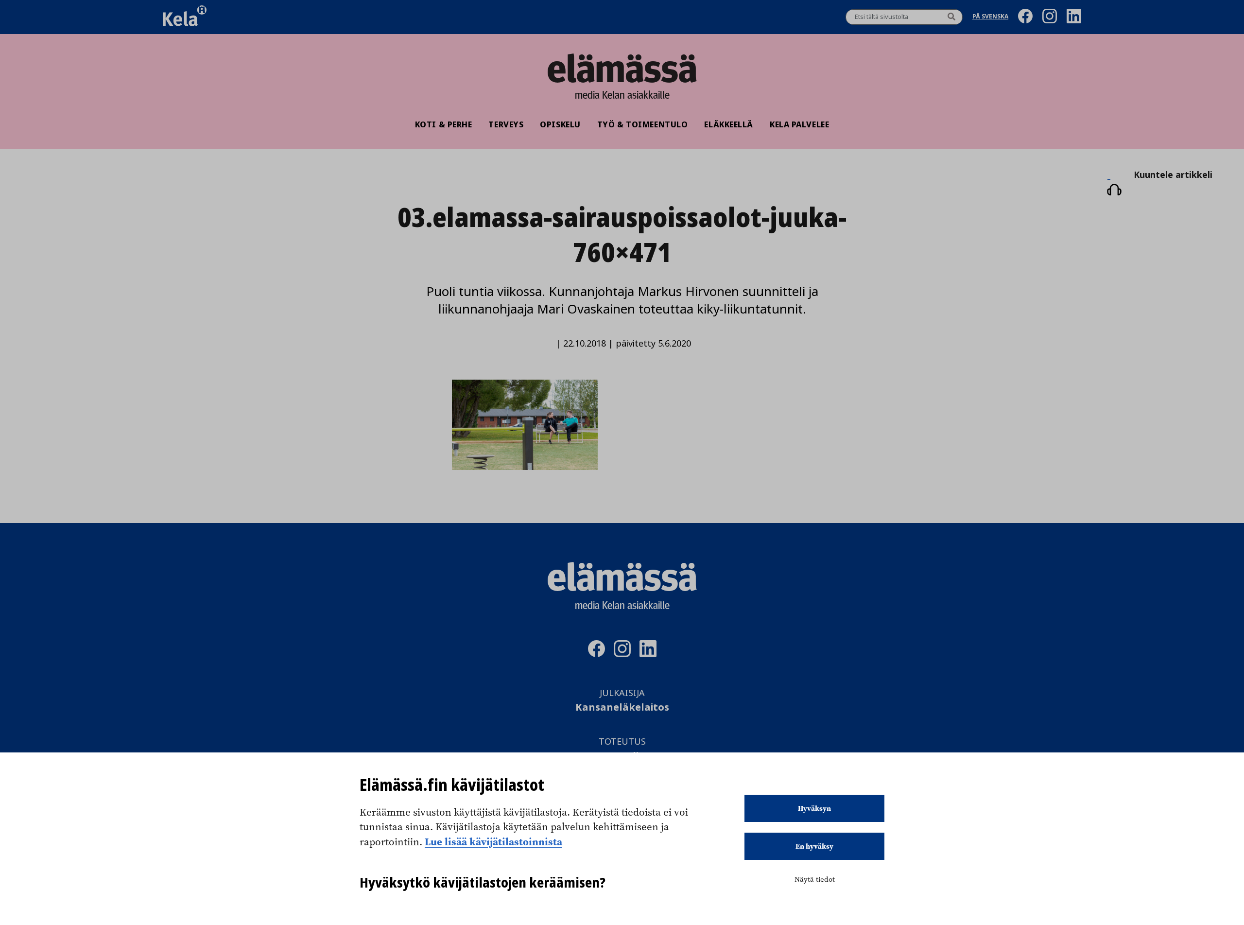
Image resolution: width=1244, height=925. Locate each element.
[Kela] (185, 17)
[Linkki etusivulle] (622, 68)
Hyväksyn (814, 808)
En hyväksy (814, 846)
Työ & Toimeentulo (642, 124)
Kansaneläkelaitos (622, 707)
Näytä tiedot (815, 879)
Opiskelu (560, 124)
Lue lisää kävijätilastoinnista (493, 841)
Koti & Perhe (443, 124)
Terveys (505, 124)
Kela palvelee (799, 124)
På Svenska (990, 17)
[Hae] (951, 17)
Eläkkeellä (728, 124)
